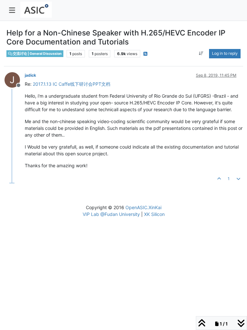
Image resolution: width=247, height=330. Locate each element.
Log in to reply (225, 53)
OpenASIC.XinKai (143, 207)
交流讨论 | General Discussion (37, 54)
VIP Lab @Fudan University (111, 214)
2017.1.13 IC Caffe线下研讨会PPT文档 (71, 84)
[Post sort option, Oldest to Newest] (201, 53)
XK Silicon (154, 214)
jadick (30, 75)
